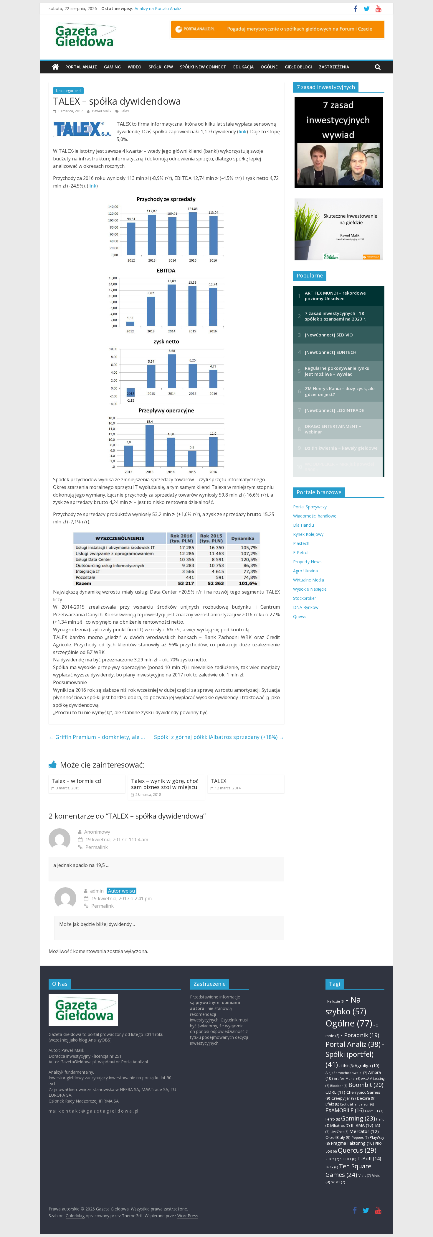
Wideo (134, 67)
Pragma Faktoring (352, 1143)
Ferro (332, 1119)
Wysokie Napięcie (310, 589)
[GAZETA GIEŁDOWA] (83, 997)
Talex (124, 111)
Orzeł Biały (338, 1137)
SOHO (348, 1159)
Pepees (360, 1137)
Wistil (338, 1182)
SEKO (332, 1159)
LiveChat (339, 1132)
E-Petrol (300, 552)
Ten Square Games (348, 1170)
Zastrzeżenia (334, 67)
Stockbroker (304, 598)
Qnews (299, 616)
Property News (307, 561)
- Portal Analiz (354, 1039)
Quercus (357, 1150)
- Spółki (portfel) (354, 1054)
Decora (366, 1098)
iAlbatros (340, 1125)
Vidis (364, 1175)
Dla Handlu (303, 525)
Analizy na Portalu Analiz (158, 8)
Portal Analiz (81, 67)
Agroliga (367, 1065)
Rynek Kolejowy (308, 534)
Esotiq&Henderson (357, 1104)
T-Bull (369, 1158)
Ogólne (269, 67)
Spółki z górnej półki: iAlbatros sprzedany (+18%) (219, 736)
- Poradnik (360, 1035)
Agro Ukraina (305, 571)
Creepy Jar (343, 1098)
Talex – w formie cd (76, 780)
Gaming (112, 67)
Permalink (96, 847)
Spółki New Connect (203, 67)
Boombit (365, 1085)
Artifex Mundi (347, 1079)
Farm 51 (374, 1111)
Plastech (301, 543)
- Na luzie (334, 1001)
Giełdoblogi (298, 67)
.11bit (346, 1065)
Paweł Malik (102, 111)
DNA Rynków (305, 607)
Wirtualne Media (308, 580)
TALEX (218, 780)
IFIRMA (362, 1125)
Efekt (332, 1104)
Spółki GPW (160, 67)
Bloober (338, 1086)
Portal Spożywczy (310, 507)
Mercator (364, 1131)
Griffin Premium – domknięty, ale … (97, 736)
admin (97, 891)
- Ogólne (348, 1017)
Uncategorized (68, 90)
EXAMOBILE (344, 1110)
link (243, 131)
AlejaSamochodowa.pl (346, 1072)
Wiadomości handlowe (314, 516)
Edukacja (243, 67)
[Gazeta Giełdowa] (55, 67)
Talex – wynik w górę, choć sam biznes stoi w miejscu (165, 784)
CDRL (335, 1092)
